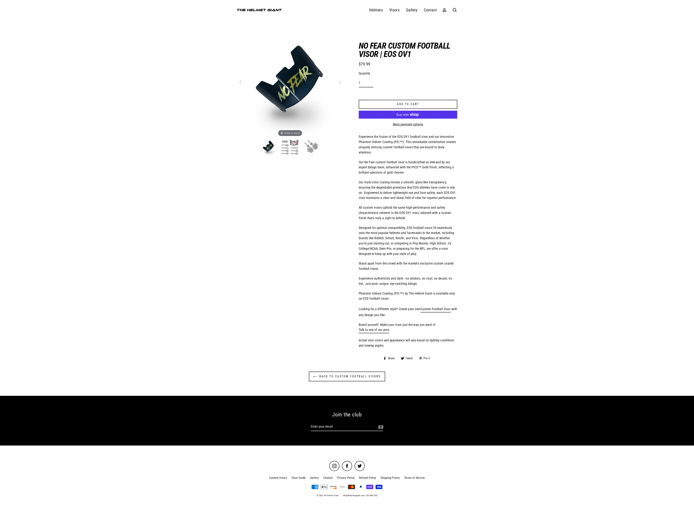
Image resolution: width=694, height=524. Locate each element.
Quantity (364, 73)
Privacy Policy (346, 478)
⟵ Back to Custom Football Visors (347, 376)
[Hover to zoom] (290, 84)
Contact (430, 10)
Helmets (376, 10)
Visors (394, 10)
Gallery (411, 10)
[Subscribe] (380, 427)
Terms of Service (414, 478)
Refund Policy (367, 478)
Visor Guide (299, 478)
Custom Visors (278, 478)
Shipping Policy (390, 478)
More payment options (408, 124)
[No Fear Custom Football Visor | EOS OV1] (269, 147)
